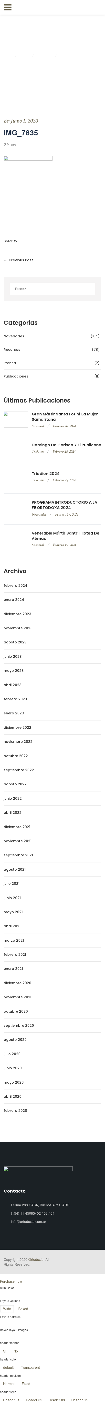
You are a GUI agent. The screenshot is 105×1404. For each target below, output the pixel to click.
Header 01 (11, 1399)
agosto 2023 (15, 642)
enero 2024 (14, 599)
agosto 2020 (15, 1039)
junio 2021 (12, 897)
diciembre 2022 (17, 727)
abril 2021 (12, 926)
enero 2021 (13, 968)
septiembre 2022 (19, 770)
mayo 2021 (13, 912)
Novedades (39, 514)
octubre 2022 (16, 756)
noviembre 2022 (18, 741)
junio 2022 (13, 798)
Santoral (38, 426)
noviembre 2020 (18, 997)
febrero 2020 (15, 1110)
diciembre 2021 (17, 827)
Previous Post (18, 260)
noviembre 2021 (18, 841)
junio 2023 (13, 656)
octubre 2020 (16, 1011)
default (8, 1367)
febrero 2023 (15, 699)
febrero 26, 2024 (64, 426)
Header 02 (34, 1399)
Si (4, 1351)
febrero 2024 (15, 585)
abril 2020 (12, 1096)
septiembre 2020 (19, 1025)
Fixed (26, 1383)
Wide (7, 1308)
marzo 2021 (14, 940)
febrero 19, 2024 (66, 514)
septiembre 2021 (18, 855)
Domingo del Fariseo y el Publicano (66, 445)
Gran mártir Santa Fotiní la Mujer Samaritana (65, 417)
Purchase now (11, 1281)
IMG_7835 (45, 55)
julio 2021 (12, 883)
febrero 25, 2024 (64, 451)
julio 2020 (12, 1054)
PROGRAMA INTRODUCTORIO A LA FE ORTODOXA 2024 (64, 505)
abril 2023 (12, 685)
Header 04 (79, 1399)
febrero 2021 (15, 954)
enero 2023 (14, 713)
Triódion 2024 (46, 473)
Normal (8, 1383)
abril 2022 (12, 812)
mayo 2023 (14, 670)
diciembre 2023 (17, 614)
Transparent (30, 1367)
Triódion (38, 451)
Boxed (23, 1308)
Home (9, 55)
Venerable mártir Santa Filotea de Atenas (65, 536)
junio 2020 (13, 1068)
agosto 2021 (15, 869)
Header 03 (57, 1399)
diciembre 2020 (17, 983)
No (15, 1351)
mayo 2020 (14, 1082)
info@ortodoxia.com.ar (28, 1221)
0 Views (10, 144)
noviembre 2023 (18, 628)
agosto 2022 (15, 784)
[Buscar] (90, 288)
